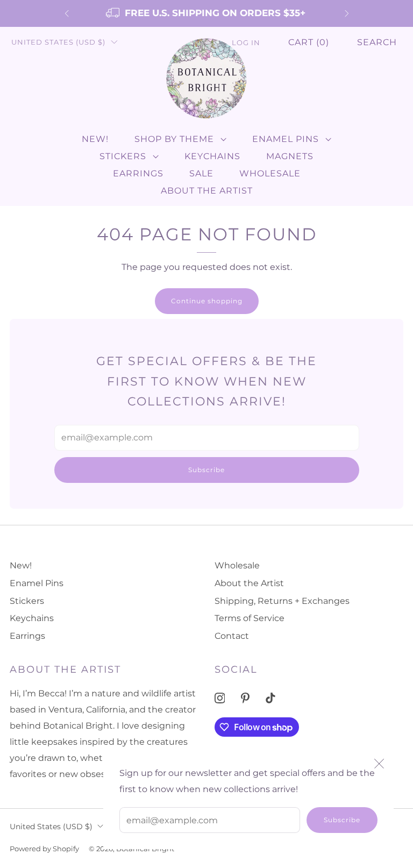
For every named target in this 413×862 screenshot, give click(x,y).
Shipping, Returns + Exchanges (282, 601)
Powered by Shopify (44, 849)
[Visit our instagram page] (219, 698)
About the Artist (207, 191)
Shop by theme (174, 139)
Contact (232, 636)
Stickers (122, 156)
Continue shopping (207, 301)
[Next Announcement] (347, 13)
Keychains (212, 156)
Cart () (308, 42)
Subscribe (342, 820)
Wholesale (270, 173)
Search (377, 42)
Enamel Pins (285, 139)
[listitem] (207, 13)
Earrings (138, 173)
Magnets (290, 156)
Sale (201, 173)
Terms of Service (249, 618)
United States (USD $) (58, 42)
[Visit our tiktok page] (270, 698)
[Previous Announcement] (67, 13)
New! (95, 139)
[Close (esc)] (379, 763)
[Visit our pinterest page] (245, 698)
